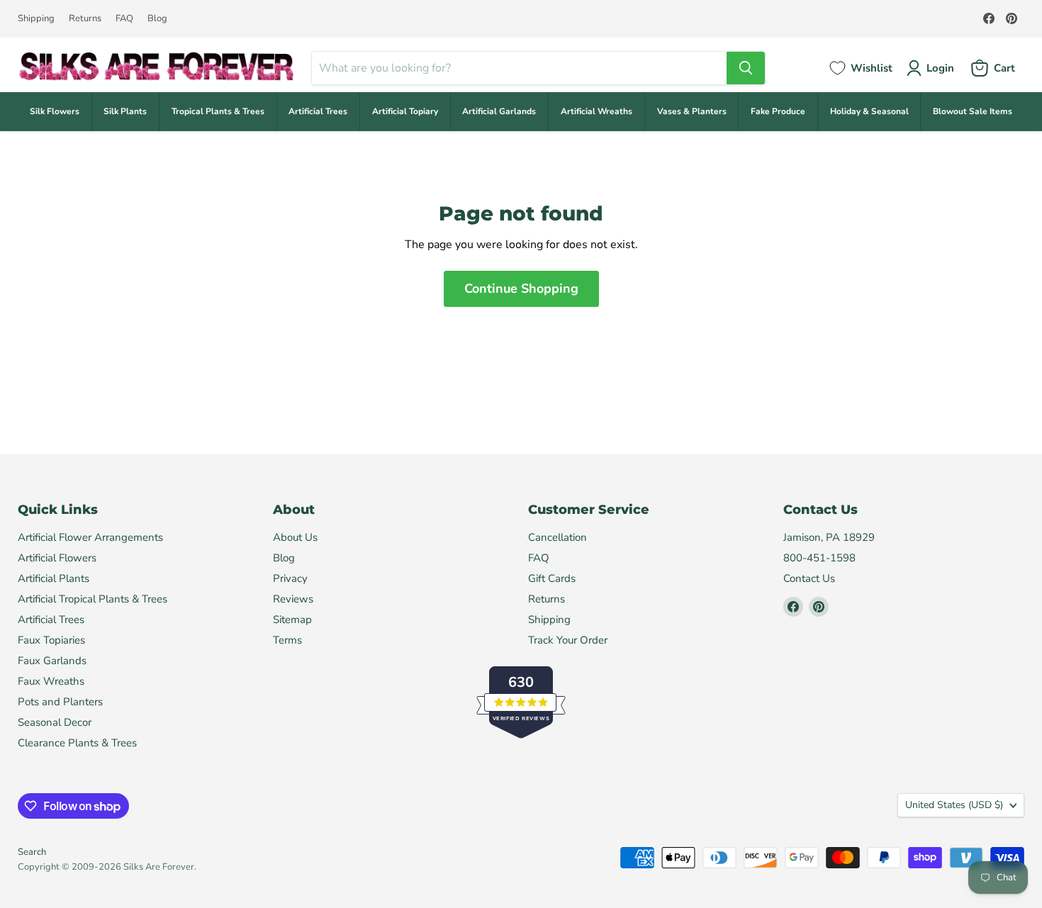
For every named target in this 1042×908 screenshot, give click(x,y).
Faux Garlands (52, 661)
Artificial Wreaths (596, 111)
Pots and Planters (60, 702)
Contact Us (809, 578)
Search (32, 852)
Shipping (36, 18)
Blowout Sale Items (972, 111)
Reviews (293, 599)
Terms (287, 640)
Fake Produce (778, 111)
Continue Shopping (521, 288)
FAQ (124, 18)
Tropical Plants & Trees (218, 111)
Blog (157, 18)
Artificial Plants (53, 578)
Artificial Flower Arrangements (90, 537)
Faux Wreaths (51, 681)
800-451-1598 (819, 558)
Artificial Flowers (57, 558)
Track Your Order (567, 640)
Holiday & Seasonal (869, 111)
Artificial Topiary (405, 111)
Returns (85, 18)
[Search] (746, 68)
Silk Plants (125, 111)
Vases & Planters (692, 111)
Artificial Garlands (499, 111)
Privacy (290, 578)
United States (954, 805)
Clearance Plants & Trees (77, 743)
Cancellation (557, 537)
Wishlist (871, 68)
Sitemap (292, 619)
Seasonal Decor (54, 722)
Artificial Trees (317, 111)
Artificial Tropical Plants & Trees (92, 599)
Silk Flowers (54, 111)
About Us (295, 537)
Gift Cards (552, 578)
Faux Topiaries (51, 640)
